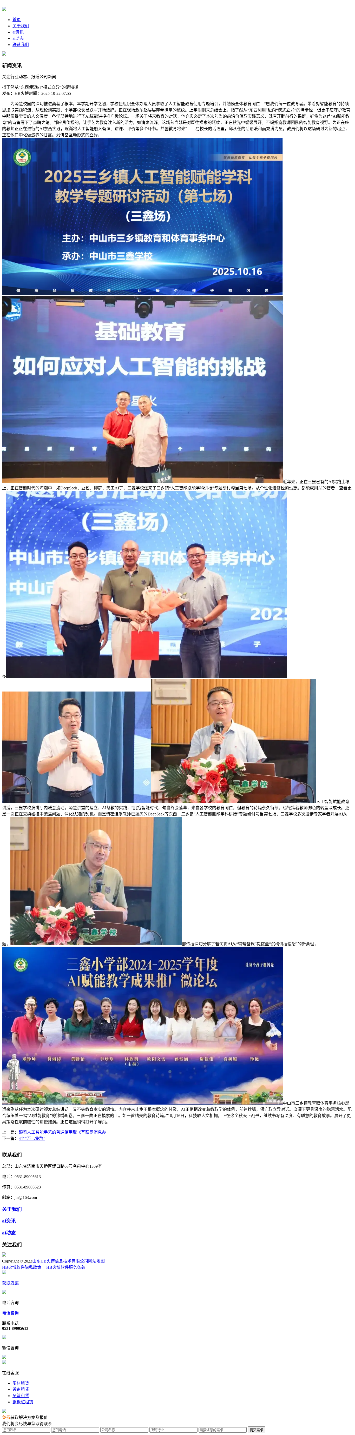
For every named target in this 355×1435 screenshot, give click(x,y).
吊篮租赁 (20, 1395)
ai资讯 (18, 32)
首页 (16, 19)
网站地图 (96, 1261)
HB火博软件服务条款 (66, 1267)
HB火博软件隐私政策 (21, 1267)
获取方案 (10, 1283)
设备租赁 (20, 1389)
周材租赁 (20, 1383)
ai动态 (18, 38)
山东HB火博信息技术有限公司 (60, 1261)
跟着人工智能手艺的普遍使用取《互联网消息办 (62, 1132)
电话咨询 (10, 1313)
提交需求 (256, 1430)
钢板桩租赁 (22, 1402)
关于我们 (20, 26)
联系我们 (20, 44)
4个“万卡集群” (32, 1138)
